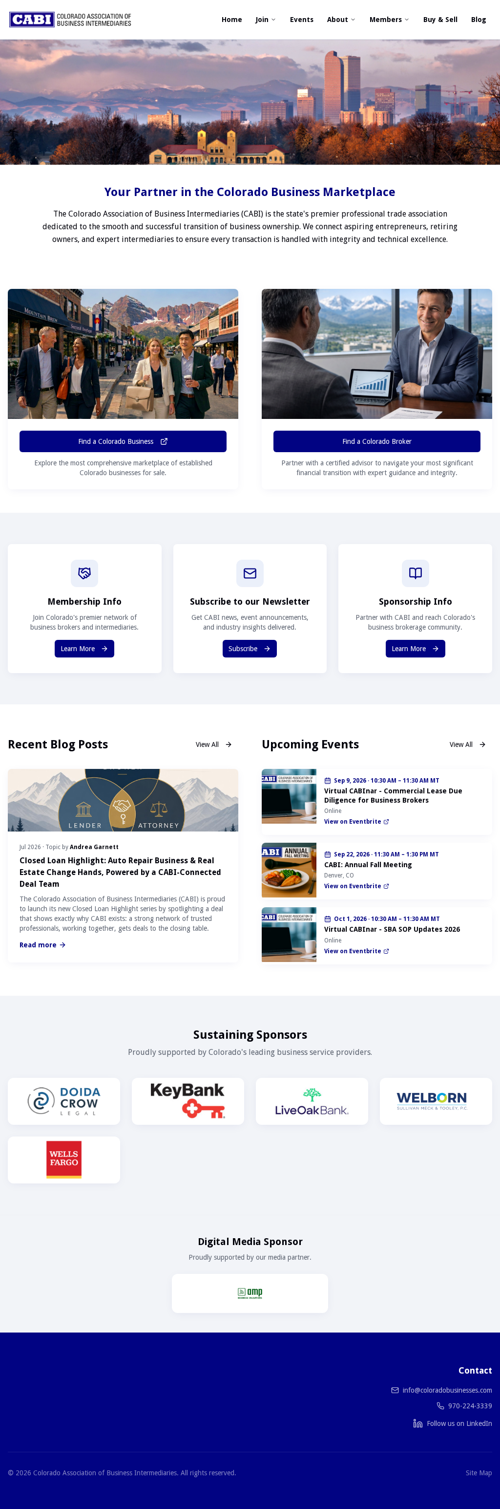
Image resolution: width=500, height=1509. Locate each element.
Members (386, 19)
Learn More (78, 649)
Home (232, 19)
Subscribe (243, 649)
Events (301, 19)
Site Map (479, 1473)
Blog (478, 19)
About (337, 19)
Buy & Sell (440, 19)
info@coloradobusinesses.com (447, 1390)
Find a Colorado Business (115, 441)
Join (262, 19)
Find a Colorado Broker (377, 441)
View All (207, 744)
